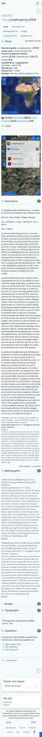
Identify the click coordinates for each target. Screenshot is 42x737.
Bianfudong (19, 118)
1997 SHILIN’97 (11, 647)
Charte (10, 732)
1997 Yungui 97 (11, 649)
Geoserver (7, 702)
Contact (26, 732)
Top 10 (22, 727)
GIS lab (6, 705)
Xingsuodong (23, 121)
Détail (5, 26)
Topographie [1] (10, 36)
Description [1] (18, 26)
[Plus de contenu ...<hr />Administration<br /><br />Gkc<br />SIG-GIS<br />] (38, 11)
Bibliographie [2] (10, 31)
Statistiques (11, 727)
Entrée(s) (15, 149)
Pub (18, 732)
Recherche (12, 660)
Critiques (32, 727)
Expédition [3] (26, 36)
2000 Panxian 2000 (13, 644)
